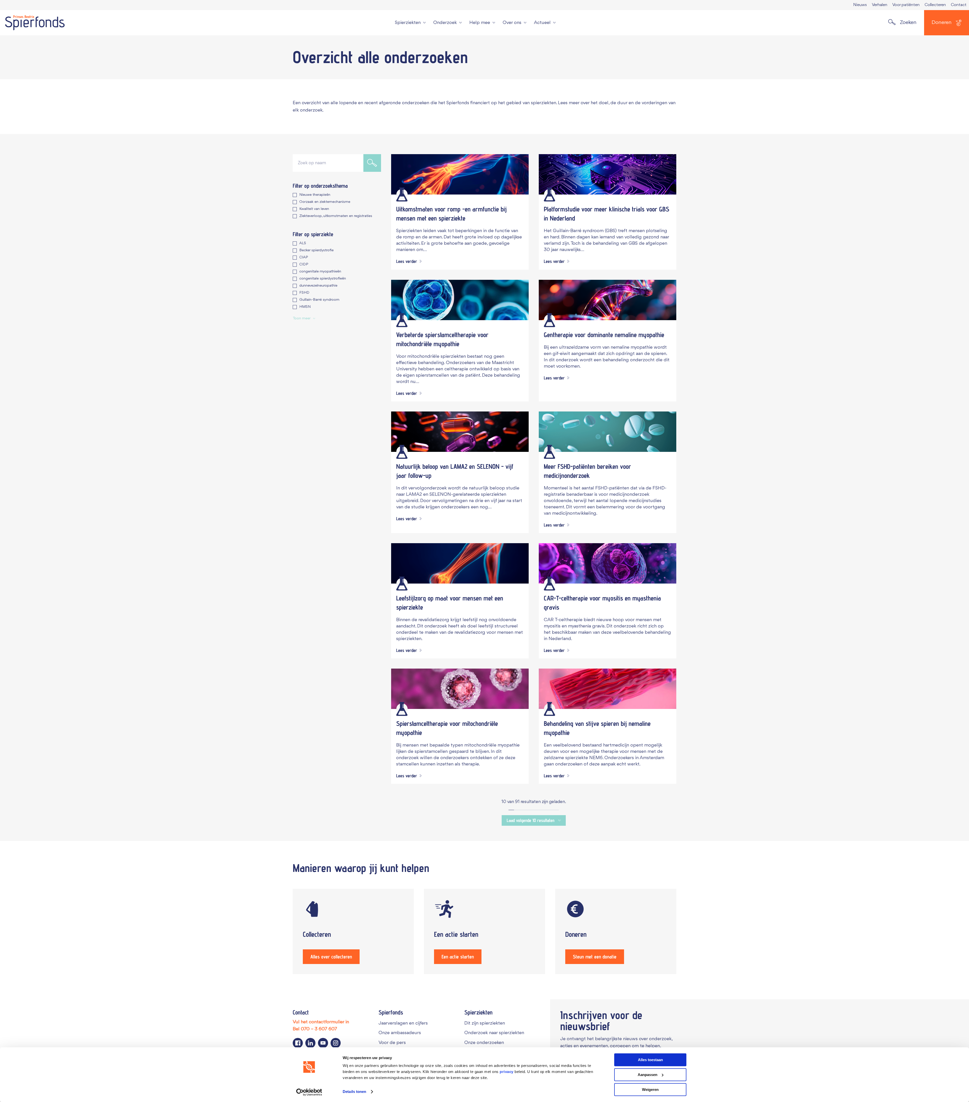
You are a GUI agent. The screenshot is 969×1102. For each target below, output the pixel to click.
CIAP (303, 257)
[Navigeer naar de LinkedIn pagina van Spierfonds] (310, 1043)
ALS (302, 243)
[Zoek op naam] (372, 163)
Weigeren (650, 1089)
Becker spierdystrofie (316, 250)
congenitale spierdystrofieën (322, 279)
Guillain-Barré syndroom (319, 300)
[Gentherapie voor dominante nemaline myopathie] (607, 300)
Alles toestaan (650, 1060)
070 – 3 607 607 (319, 1029)
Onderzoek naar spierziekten (494, 1032)
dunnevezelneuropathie (318, 286)
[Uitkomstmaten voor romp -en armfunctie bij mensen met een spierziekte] (460, 174)
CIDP (303, 264)
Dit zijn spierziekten (484, 1023)
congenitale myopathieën (320, 271)
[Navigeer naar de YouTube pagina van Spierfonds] (323, 1043)
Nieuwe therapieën (314, 195)
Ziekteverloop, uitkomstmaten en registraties (335, 216)
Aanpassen (647, 1074)
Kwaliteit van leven (314, 209)
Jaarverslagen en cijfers (403, 1023)
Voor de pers (392, 1042)
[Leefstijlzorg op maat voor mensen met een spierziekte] (460, 563)
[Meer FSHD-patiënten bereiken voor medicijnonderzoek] (607, 431)
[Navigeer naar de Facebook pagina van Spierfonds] (298, 1043)
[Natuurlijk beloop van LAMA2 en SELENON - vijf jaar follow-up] (460, 431)
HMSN (305, 307)
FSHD (304, 293)
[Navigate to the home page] (35, 22)
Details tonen (354, 1092)
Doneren (942, 22)
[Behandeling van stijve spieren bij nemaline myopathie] (607, 689)
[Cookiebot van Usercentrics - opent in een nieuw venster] (309, 1092)
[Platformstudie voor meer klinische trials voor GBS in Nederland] (607, 174)
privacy (507, 1071)
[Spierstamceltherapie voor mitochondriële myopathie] (460, 689)
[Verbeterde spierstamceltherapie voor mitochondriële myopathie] (460, 300)
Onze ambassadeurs (400, 1032)
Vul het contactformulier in (321, 1022)
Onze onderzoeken (484, 1042)
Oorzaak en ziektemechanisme (324, 202)
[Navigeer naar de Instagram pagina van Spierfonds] (336, 1043)
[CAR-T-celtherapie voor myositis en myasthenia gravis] (607, 563)
